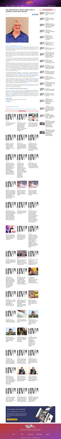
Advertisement (39, 434)
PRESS (18, 5)
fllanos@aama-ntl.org (9, 100)
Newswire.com (20, 45)
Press (14, 434)
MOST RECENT (12, 5)
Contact (47, 434)
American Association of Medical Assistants (15, 47)
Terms (22, 434)
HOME (8, 5)
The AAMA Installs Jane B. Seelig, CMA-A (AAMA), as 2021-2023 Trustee (23, 108)
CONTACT (22, 5)
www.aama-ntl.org (9, 96)
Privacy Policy (30, 434)
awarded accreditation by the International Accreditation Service (26, 74)
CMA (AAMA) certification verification (30, 85)
